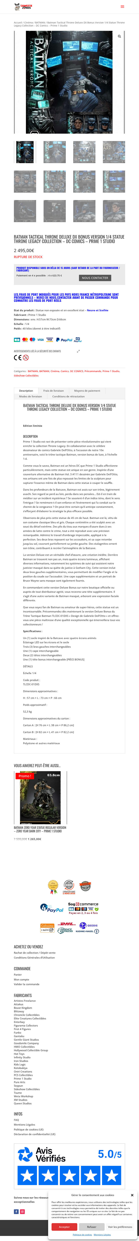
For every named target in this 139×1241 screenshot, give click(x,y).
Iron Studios (21, 1061)
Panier (18, 974)
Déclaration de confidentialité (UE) (34, 1134)
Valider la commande (26, 984)
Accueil (18, 22)
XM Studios (20, 1099)
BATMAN (40, 22)
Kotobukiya (20, 1068)
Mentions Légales (102, 1234)
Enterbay (19, 1022)
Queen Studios (23, 1103)
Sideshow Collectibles (26, 375)
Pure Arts (19, 1082)
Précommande (93, 371)
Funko (17, 1032)
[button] (132, 1195)
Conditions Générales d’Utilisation (34, 957)
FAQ (16, 1120)
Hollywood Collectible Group (31, 1050)
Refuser (91, 1227)
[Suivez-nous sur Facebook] (16, 1211)
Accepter (64, 1227)
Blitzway (19, 1011)
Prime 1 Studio (111, 371)
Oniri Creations (23, 1071)
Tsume (18, 1092)
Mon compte (21, 979)
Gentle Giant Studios (26, 1039)
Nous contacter (95, 278)
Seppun (18, 1085)
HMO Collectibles (24, 1046)
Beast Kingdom (23, 1007)
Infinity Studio (22, 1057)
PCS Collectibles (23, 1075)
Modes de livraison (30, 396)
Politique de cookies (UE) (29, 1129)
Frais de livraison (53, 390)
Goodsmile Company (26, 1043)
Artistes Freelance (25, 1000)
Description (26, 390)
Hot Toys (19, 1053)
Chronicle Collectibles (26, 1015)
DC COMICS (76, 371)
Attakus (18, 1004)
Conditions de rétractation (68, 396)
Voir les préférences (120, 1227)
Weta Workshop (23, 1096)
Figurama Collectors (26, 1025)
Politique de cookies (82, 1234)
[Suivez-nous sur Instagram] (22, 1211)
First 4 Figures (22, 1029)
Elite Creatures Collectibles (30, 1018)
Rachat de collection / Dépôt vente (35, 952)
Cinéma (28, 22)
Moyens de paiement (87, 390)
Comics (65, 371)
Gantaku (19, 1036)
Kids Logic (20, 1064)
